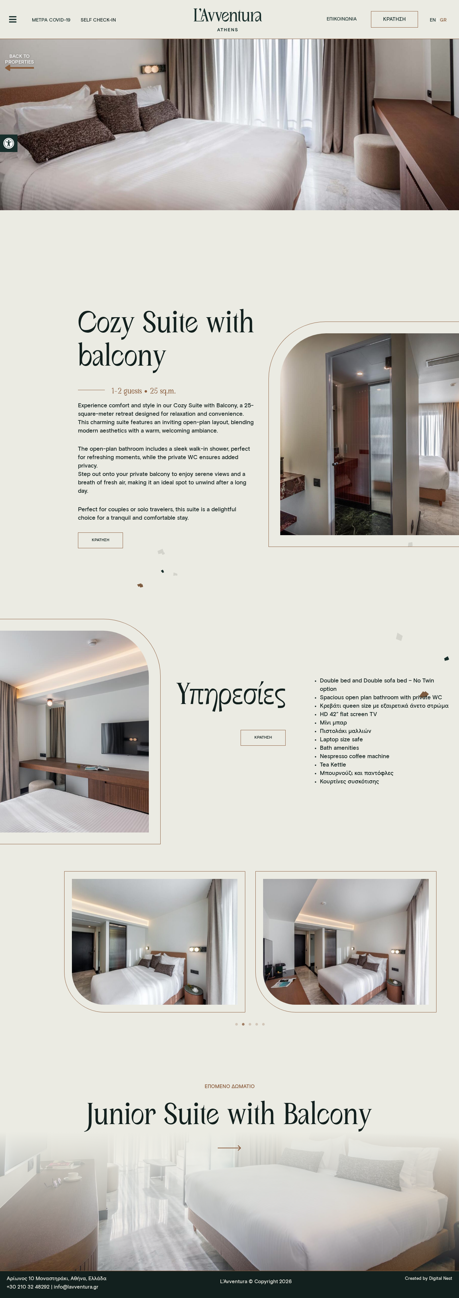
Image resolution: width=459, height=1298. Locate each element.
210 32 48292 (33, 1287)
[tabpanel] (155, 941)
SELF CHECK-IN (98, 20)
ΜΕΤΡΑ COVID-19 (51, 20)
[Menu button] (12, 19)
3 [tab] (250, 1024)
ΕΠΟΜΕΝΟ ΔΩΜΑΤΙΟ (230, 1086)
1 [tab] (236, 1024)
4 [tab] (256, 1024)
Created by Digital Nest (428, 1278)
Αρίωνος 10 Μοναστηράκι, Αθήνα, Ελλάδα (57, 1278)
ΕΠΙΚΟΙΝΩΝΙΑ (342, 19)
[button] (8, 143)
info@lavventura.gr (76, 1287)
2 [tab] (243, 1024)
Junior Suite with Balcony (229, 1116)
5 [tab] (263, 1024)
